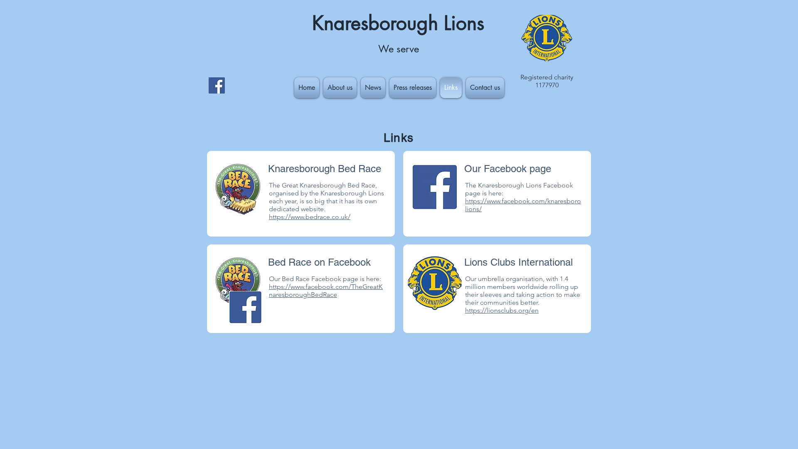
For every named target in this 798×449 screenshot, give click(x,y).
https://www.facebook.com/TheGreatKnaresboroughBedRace (326, 291)
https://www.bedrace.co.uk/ (309, 217)
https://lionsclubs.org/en (502, 310)
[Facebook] (217, 85)
